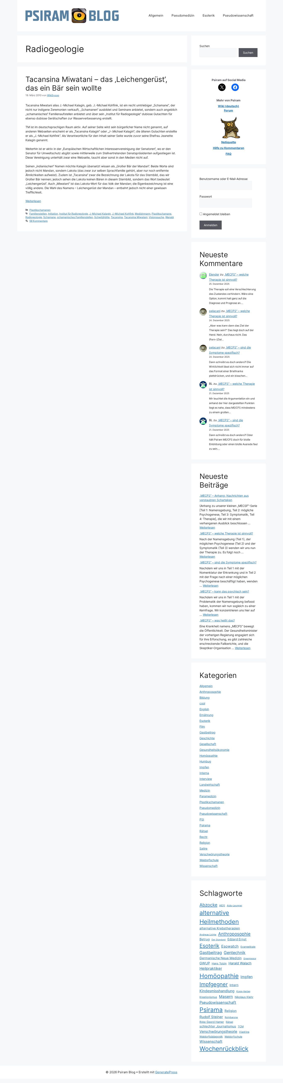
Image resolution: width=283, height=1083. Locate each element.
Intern (234, 985)
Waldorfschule (209, 860)
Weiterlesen (33, 201)
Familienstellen (38, 213)
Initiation (53, 213)
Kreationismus (208, 997)
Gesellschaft (208, 744)
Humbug (205, 761)
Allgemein (156, 15)
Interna (204, 773)
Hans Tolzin (219, 963)
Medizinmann (142, 213)
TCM (241, 1026)
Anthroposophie (210, 691)
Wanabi (169, 217)
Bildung (205, 697)
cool (202, 703)
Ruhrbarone (231, 1017)
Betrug (205, 939)
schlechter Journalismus (218, 1026)
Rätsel (204, 831)
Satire (203, 848)
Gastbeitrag (207, 732)
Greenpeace (249, 958)
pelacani (214, 311)
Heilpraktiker (211, 968)
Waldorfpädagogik (211, 1036)
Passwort (206, 196)
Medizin (205, 790)
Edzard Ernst (237, 939)
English (204, 709)
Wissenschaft (209, 866)
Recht (203, 837)
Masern (226, 996)
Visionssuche (156, 217)
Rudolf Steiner (211, 1017)
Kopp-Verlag (243, 991)
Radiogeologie (33, 217)
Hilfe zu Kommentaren (228, 148)
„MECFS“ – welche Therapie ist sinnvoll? (226, 533)
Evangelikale (248, 946)
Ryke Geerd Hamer (212, 1022)
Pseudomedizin (183, 15)
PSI (202, 819)
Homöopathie (209, 755)
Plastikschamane (161, 213)
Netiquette (228, 142)
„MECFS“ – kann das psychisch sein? (224, 591)
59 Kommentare (38, 220)
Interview (206, 779)
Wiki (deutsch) (228, 106)
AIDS (222, 905)
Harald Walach (240, 963)
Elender (214, 274)
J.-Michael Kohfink (123, 213)
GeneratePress (166, 1072)
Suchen (205, 46)
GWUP (205, 963)
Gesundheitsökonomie (214, 750)
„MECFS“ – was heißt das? (217, 620)
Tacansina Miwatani (136, 217)
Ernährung (206, 715)
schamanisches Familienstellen (75, 217)
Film (202, 726)
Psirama (205, 825)
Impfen (204, 767)
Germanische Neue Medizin (221, 958)
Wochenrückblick (224, 1048)
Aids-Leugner (234, 905)
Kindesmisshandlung (217, 991)
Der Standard (219, 939)
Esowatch (230, 946)
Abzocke (208, 904)
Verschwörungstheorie (215, 854)
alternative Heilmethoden (219, 917)
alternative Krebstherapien (220, 928)
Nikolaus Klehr (244, 997)
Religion (205, 842)
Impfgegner (214, 984)
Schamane (49, 217)
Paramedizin (208, 796)
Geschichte (207, 738)
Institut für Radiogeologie (73, 213)
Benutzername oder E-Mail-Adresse (224, 179)
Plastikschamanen (40, 209)
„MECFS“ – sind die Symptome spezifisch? (228, 562)
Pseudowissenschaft (238, 15)
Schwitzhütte (102, 217)
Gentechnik (235, 952)
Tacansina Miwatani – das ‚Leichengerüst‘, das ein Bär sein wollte (96, 83)
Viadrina (244, 1031)
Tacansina (117, 217)
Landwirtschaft (210, 784)
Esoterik (209, 15)
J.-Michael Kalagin (100, 213)
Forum (228, 110)
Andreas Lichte (208, 934)
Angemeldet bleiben (216, 214)
